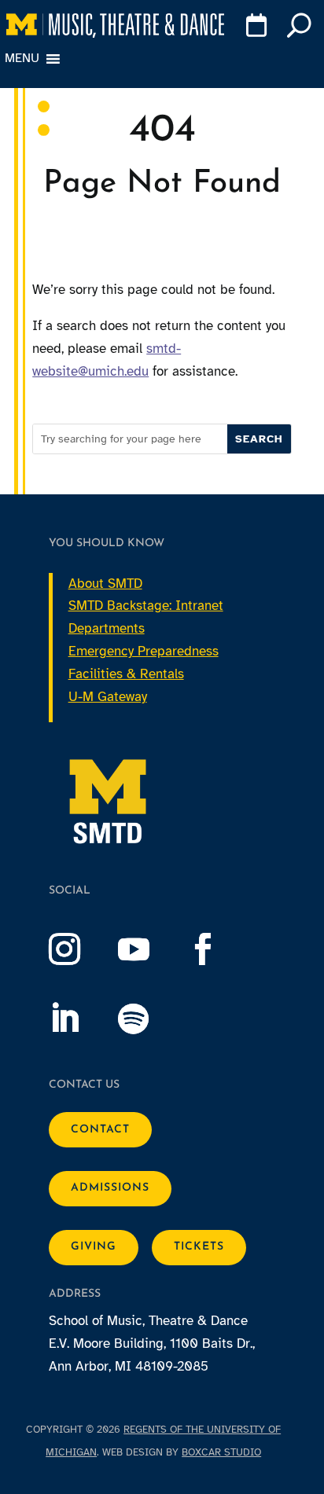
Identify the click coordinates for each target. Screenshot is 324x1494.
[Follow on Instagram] (80, 949)
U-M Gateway (107, 696)
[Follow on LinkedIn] (80, 1018)
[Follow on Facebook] (218, 949)
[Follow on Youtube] (149, 949)
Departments (106, 628)
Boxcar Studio (221, 1452)
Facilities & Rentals (126, 674)
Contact (100, 1130)
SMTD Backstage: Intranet (145, 605)
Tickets (199, 1247)
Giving (93, 1247)
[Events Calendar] (254, 28)
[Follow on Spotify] (149, 1018)
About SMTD (105, 583)
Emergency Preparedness (143, 651)
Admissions (110, 1188)
